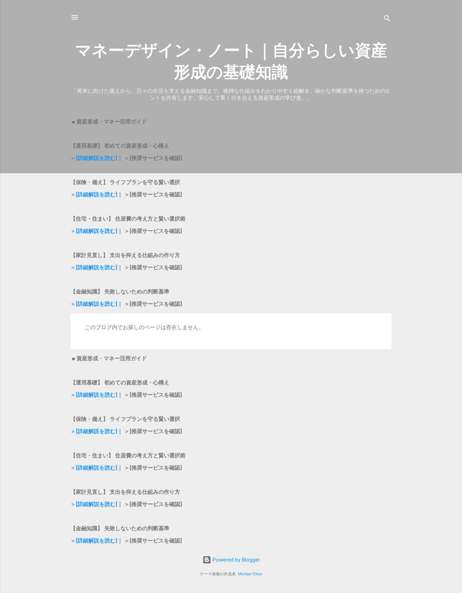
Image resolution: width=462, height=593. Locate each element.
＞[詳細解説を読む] (93, 158)
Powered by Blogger (235, 560)
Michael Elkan (250, 574)
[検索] (387, 20)
